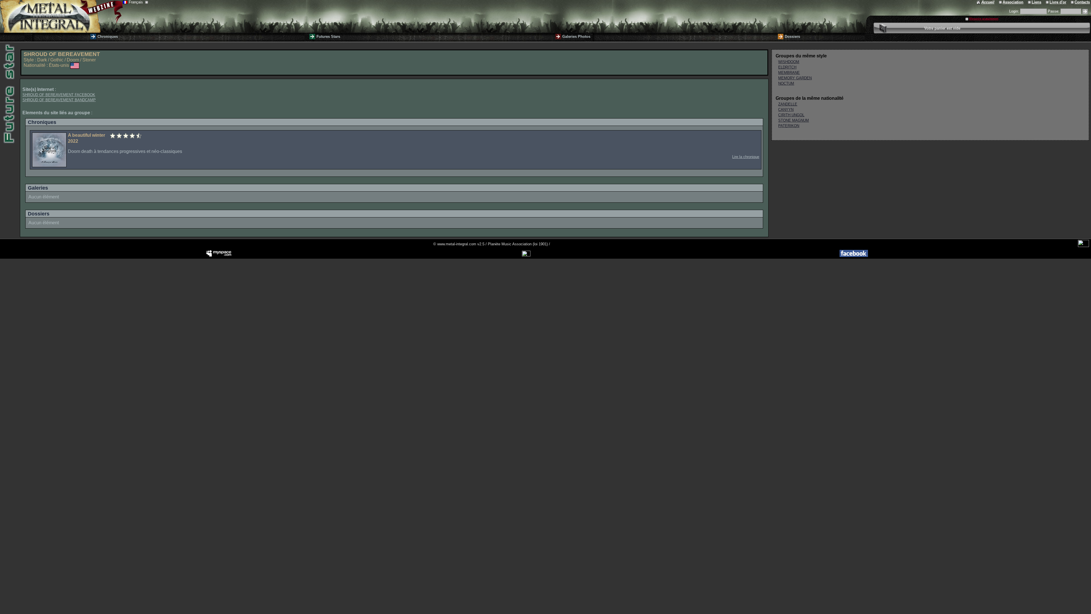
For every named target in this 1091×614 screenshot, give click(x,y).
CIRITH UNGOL (791, 115)
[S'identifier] (1085, 11)
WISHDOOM (788, 62)
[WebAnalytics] (1083, 246)
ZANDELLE (787, 104)
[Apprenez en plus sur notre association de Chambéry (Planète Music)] (1001, 2)
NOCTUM (786, 83)
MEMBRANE (789, 72)
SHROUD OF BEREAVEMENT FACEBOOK (58, 95)
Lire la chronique (745, 157)
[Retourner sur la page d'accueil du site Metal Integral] (61, 16)
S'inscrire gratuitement (983, 18)
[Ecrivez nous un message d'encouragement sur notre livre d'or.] (1048, 2)
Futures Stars (328, 36)
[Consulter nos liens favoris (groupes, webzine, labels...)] (1030, 2)
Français (136, 2)
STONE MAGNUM (793, 120)
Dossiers (792, 36)
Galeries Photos (576, 36)
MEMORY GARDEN (795, 78)
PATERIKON (788, 126)
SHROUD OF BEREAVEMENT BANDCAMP (59, 100)
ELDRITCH (787, 67)
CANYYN (786, 109)
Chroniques (107, 36)
